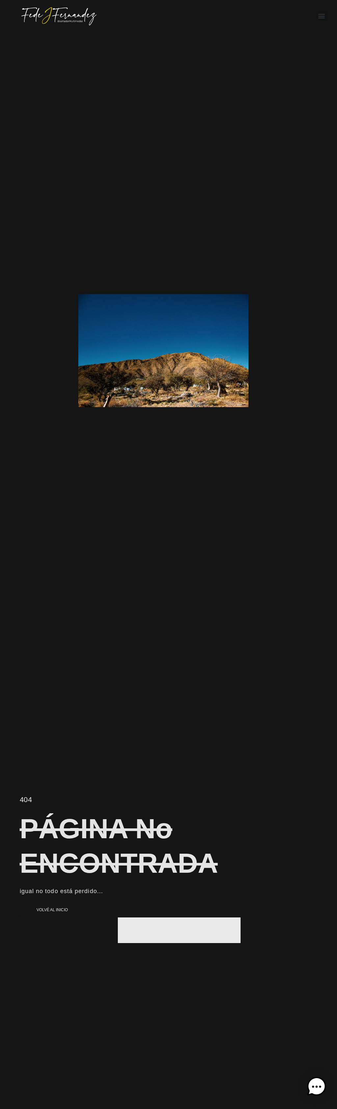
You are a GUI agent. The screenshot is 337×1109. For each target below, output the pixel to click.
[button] (321, 16)
